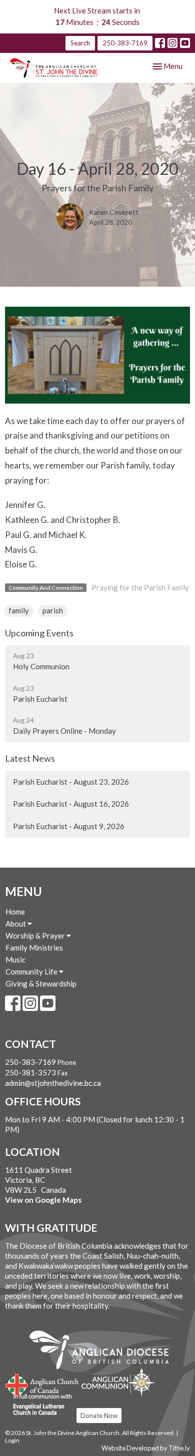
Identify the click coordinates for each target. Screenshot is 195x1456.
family (18, 610)
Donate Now (99, 1416)
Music (16, 959)
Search (80, 43)
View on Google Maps (43, 1199)
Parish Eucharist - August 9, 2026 (68, 826)
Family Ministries (34, 947)
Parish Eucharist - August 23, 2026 (71, 781)
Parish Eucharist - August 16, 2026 (71, 803)
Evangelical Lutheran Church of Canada (38, 1405)
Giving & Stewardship (41, 983)
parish (52, 610)
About (17, 923)
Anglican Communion (118, 1382)
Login (12, 1440)
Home (15, 911)
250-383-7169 (125, 43)
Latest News (30, 758)
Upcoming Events (39, 632)
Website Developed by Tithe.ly (146, 1448)
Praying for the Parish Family (140, 587)
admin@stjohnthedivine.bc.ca (53, 1082)
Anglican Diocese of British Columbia (104, 1351)
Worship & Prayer (36, 935)
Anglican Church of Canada (42, 1383)
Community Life (32, 971)
